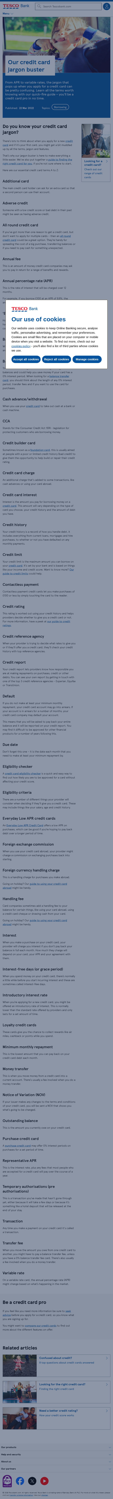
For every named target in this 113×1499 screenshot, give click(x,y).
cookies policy (20, 346)
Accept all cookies (26, 359)
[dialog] (57, 334)
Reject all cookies (56, 359)
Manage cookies (87, 359)
